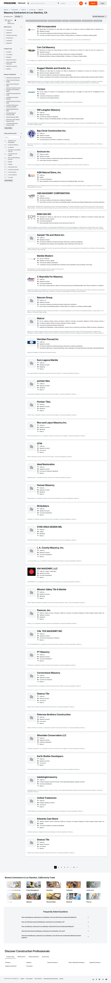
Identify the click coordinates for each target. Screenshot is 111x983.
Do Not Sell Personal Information (51, 978)
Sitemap (61, 978)
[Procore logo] (10, 3)
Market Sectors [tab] (21, 956)
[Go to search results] (21, 137)
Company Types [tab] (10, 956)
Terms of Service (38, 978)
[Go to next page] (77, 867)
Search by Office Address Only (10, 21)
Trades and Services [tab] (34, 956)
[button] (5, 30)
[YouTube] (106, 979)
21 (74, 867)
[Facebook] (96, 979)
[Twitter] (99, 979)
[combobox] (69, 3)
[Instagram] (103, 979)
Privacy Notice (29, 978)
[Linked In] (93, 979)
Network (21, 3)
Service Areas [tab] (45, 956)
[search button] (81, 3)
